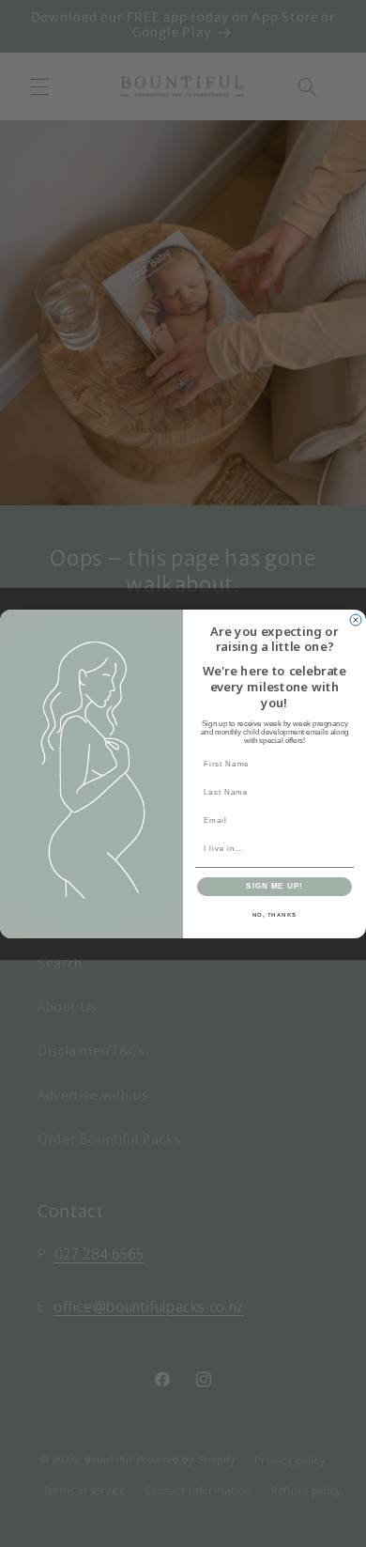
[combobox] (272, 849)
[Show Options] (345, 849)
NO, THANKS (274, 914)
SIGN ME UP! (274, 886)
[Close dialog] (355, 620)
